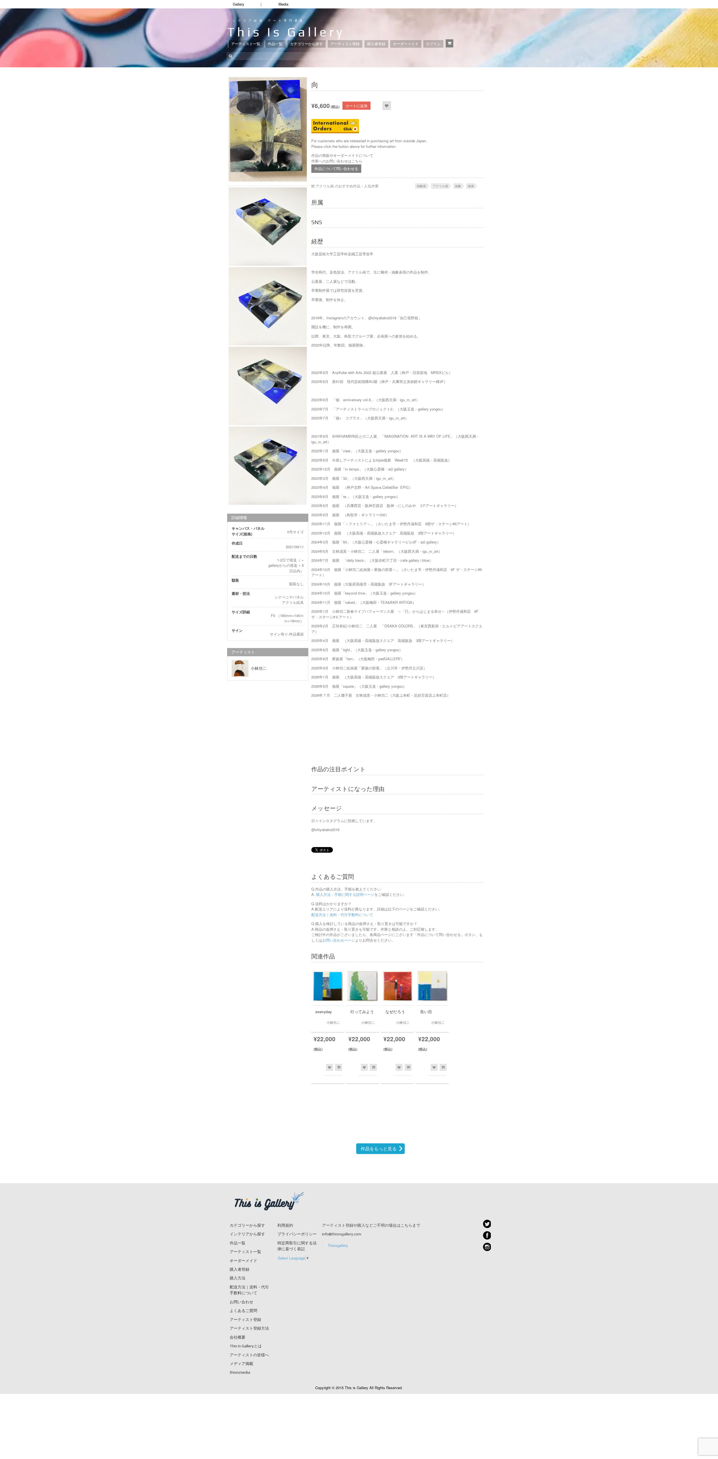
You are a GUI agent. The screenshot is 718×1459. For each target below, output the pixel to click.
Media (283, 4)
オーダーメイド (405, 44)
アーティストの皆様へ (249, 1355)
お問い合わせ (241, 1302)
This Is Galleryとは (246, 1346)
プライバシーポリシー (297, 1234)
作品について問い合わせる (336, 168)
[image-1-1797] (268, 386)
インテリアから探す (247, 1234)
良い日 (426, 1012)
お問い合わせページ (338, 940)
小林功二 (258, 668)
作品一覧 (275, 44)
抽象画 (421, 185)
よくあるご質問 (243, 1310)
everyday (324, 1012)
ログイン (433, 44)
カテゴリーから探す (306, 44)
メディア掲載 (241, 1363)
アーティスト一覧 (245, 44)
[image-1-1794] (268, 129)
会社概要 (237, 1337)
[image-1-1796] (268, 306)
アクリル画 (440, 185)
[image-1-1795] (268, 226)
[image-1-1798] (268, 465)
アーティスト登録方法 (249, 1328)
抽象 (458, 185)
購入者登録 (376, 44)
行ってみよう (362, 1012)
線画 (471, 185)
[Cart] (449, 43)
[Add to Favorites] (386, 106)
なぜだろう (395, 1012)
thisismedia (240, 1372)
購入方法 (237, 1278)
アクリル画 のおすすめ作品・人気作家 (347, 186)
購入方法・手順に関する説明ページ (344, 894)
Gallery (238, 4)
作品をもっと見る (379, 1148)
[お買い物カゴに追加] (338, 1067)
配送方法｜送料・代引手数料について (342, 914)
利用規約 (285, 1225)
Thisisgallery (338, 1245)
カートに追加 (356, 105)
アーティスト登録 (345, 44)
